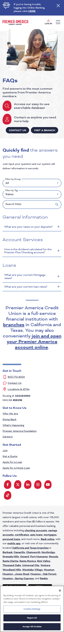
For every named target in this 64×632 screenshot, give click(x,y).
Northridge (48, 552)
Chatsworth (33, 552)
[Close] (60, 590)
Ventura (45, 565)
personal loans (11, 539)
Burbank (7, 552)
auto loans (36, 534)
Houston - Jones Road (16, 574)
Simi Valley (43, 561)
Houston (49, 569)
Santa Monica (27, 561)
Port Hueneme (39, 556)
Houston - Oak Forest (43, 574)
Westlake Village (32, 569)
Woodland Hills (12, 569)
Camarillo (19, 552)
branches (13, 325)
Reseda (53, 556)
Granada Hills (11, 556)
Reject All (32, 617)
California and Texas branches (30, 548)
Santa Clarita (10, 561)
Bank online (47, 539)
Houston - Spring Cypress (18, 578)
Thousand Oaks (12, 565)
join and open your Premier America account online (34, 341)
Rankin (44, 578)
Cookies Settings (32, 609)
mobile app (13, 543)
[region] (32, 609)
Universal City (30, 565)
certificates (22, 534)
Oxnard (24, 556)
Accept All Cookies (32, 626)
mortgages (50, 534)
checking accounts (36, 530)
